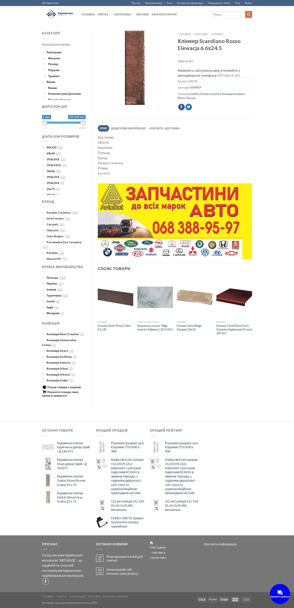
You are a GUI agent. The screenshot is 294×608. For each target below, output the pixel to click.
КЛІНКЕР (217, 34)
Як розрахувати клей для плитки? (124, 558)
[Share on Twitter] (188, 107)
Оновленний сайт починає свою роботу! (122, 571)
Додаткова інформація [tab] (128, 128)
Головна (88, 14)
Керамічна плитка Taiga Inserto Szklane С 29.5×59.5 (155, 327)
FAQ (237, 3)
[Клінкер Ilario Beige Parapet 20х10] (194, 297)
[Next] (243, 222)
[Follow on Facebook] (45, 581)
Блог (170, 3)
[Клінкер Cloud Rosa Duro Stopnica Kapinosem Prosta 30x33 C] (234, 297)
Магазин (142, 14)
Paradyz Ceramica (210, 93)
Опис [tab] (103, 128)
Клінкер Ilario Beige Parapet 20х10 (189, 327)
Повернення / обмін (219, 3)
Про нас (136, 3)
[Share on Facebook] (181, 107)
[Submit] (248, 14)
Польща (190, 97)
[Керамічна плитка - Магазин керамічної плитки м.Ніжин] (59, 14)
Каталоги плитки (164, 14)
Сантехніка (122, 14)
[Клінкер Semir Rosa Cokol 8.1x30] (115, 297)
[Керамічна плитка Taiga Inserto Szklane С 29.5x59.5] (155, 297)
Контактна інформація (190, 3)
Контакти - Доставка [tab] (164, 128)
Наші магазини (153, 3)
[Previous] (105, 222)
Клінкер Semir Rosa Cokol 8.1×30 (114, 327)
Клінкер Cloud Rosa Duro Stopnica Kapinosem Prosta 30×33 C (234, 329)
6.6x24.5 (194, 93)
